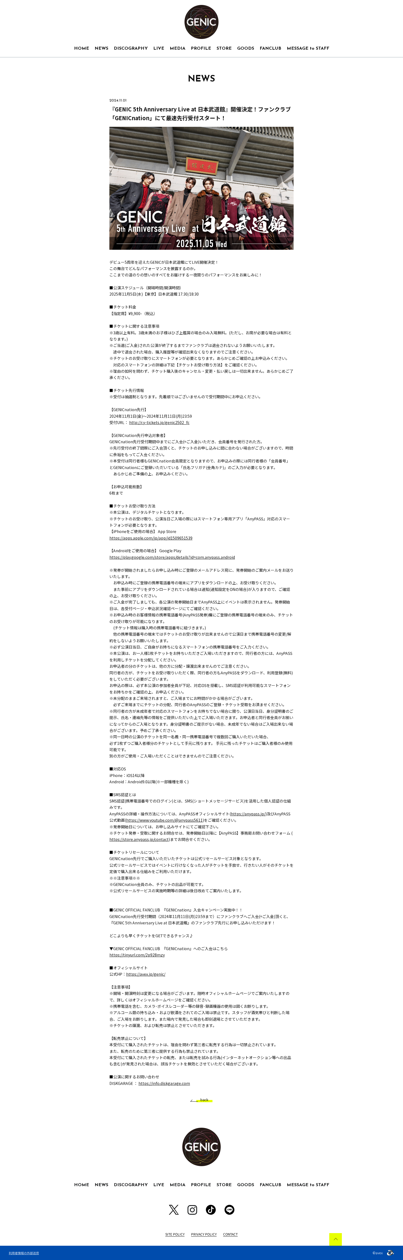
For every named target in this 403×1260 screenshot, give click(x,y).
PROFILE (201, 48)
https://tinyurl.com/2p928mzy (137, 955)
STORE (224, 48)
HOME (81, 48)
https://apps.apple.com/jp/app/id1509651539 (150, 538)
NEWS (101, 48)
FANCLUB (270, 48)
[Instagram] (192, 1210)
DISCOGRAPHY (131, 48)
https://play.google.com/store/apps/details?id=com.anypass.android (172, 557)
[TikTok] (211, 1210)
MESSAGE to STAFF (308, 48)
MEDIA (177, 48)
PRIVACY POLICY (204, 1234)
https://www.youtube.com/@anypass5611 (164, 820)
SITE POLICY (175, 1234)
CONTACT (230, 1234)
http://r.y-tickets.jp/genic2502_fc (159, 422)
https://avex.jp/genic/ (145, 974)
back (204, 1100)
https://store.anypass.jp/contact (139, 839)
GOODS (245, 48)
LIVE (158, 48)
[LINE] (229, 1210)
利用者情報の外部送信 (24, 1253)
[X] (174, 1210)
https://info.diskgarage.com (164, 1083)
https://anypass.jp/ (248, 813)
